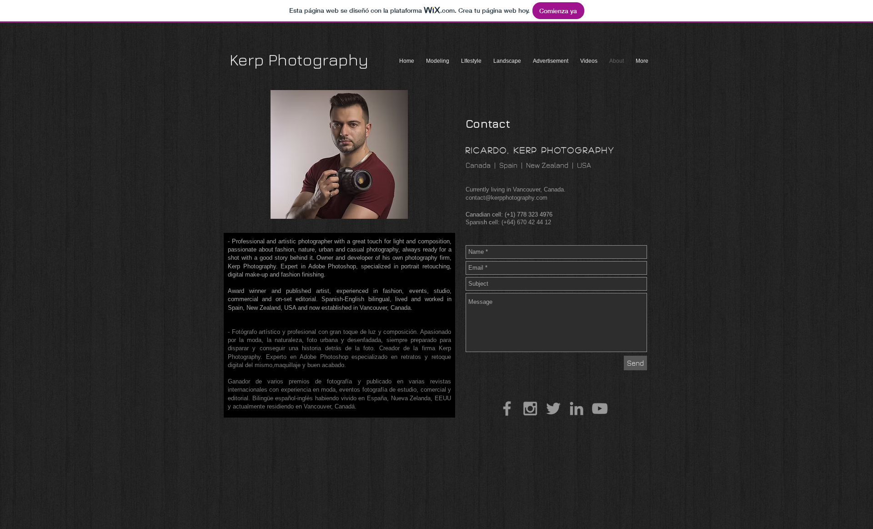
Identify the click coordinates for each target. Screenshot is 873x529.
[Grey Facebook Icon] (507, 408)
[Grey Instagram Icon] (530, 408)
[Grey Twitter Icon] (553, 408)
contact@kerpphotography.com (506, 197)
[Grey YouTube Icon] (599, 408)
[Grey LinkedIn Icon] (576, 408)
